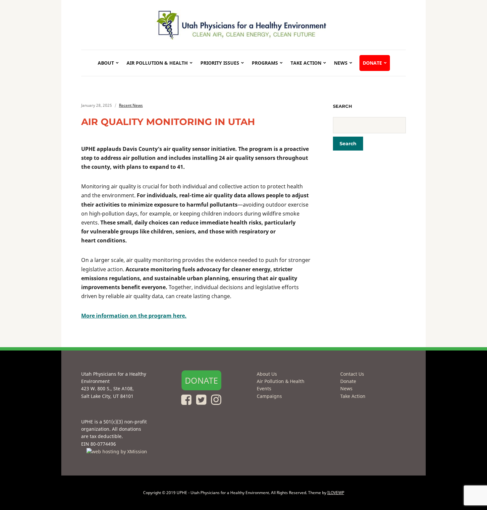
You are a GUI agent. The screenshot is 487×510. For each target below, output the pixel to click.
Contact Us (352, 374)
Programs (265, 63)
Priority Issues (219, 63)
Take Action (306, 63)
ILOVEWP (335, 492)
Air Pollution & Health (157, 63)
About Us (267, 374)
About (106, 63)
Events (264, 388)
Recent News (131, 105)
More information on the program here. (134, 315)
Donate (372, 63)
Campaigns (269, 396)
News (341, 63)
